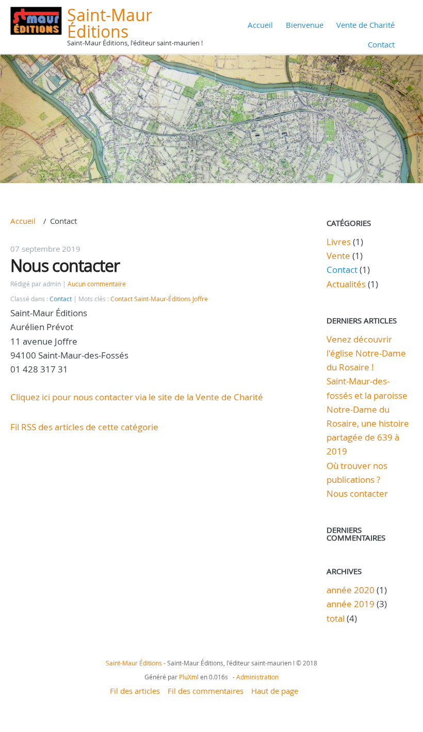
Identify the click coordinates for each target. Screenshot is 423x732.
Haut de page (274, 691)
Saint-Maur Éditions (109, 23)
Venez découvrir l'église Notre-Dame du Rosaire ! (366, 353)
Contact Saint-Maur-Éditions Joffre (159, 299)
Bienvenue (304, 25)
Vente (338, 256)
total (337, 618)
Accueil (260, 25)
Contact (381, 44)
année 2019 (351, 604)
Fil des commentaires (205, 691)
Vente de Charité (365, 25)
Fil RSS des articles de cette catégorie (84, 427)
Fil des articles (135, 691)
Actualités (346, 284)
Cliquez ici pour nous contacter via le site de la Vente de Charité (136, 397)
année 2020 (351, 590)
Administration (257, 677)
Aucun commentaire (97, 284)
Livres (339, 242)
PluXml (189, 677)
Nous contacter (65, 265)
